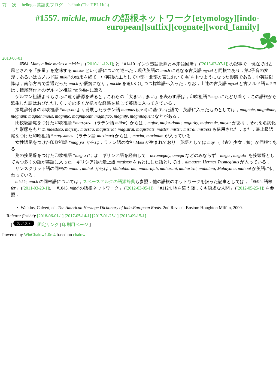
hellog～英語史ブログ (42, 4)
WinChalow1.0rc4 (40, 234)
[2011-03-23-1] (35, 188)
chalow (79, 234)
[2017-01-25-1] (105, 216)
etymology (214, 18)
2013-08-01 (12, 58)
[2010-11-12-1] (99, 64)
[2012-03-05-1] (139, 188)
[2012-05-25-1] (249, 188)
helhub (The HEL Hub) (88, 4)
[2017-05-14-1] (78, 216)
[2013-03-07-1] (214, 64)
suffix (157, 27)
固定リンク (48, 224)
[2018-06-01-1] (50, 216)
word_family (232, 27)
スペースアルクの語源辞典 (109, 181)
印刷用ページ (75, 224)
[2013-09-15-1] (133, 216)
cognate (188, 27)
